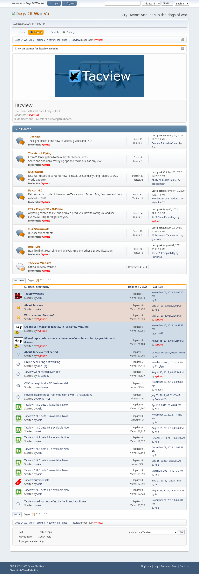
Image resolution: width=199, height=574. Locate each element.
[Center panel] (182, 39)
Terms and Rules (169, 566)
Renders (159, 389)
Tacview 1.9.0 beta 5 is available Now (46, 416)
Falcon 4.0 (35, 190)
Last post (157, 287)
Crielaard (157, 257)
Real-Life (34, 246)
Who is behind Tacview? (39, 315)
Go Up (17, 514)
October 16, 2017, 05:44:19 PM (168, 352)
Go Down (19, 280)
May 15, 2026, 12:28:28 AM (166, 460)
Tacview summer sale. (37, 480)
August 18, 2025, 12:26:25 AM (168, 490)
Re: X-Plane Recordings (164, 217)
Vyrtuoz (98, 40)
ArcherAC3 (44, 398)
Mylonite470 (158, 202)
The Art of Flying (39, 153)
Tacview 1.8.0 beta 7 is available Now (46, 404)
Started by (42, 287)
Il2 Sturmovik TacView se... (166, 235)
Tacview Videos (34, 294)
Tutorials (34, 137)
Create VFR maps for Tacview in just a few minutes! (56, 327)
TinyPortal (146, 566)
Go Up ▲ (184, 566)
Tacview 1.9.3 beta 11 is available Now (46, 449)
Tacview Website (39, 263)
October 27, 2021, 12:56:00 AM (168, 438)
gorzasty (156, 239)
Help (156, 566)
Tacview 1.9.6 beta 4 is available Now (46, 460)
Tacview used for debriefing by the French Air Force (55, 501)
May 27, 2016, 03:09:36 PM (166, 315)
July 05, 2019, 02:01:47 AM (166, 395)
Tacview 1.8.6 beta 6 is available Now (46, 470)
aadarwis (42, 387)
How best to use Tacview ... (166, 198)
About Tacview (33, 305)
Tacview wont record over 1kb (42, 372)
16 (49, 280)
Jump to (133, 532)
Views (143, 287)
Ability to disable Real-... (164, 180)
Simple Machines (36, 566)
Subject (29, 287)
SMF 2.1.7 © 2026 (18, 566)
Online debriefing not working (42, 362)
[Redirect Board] (20, 267)
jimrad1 (159, 333)
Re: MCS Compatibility (163, 253)
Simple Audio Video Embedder (24, 570)
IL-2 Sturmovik (38, 229)
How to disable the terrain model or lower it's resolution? (58, 395)
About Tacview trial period (41, 352)
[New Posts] (20, 141)
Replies (132, 287)
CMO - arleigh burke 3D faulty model (46, 383)
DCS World (35, 172)
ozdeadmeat (158, 183)
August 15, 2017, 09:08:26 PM (168, 372)
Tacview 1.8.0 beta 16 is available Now (46, 427)
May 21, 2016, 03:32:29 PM (166, 305)
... (46, 280)
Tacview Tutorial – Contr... (165, 143)
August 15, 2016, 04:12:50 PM (168, 340)
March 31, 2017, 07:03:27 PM (167, 362)
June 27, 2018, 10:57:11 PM (166, 480)
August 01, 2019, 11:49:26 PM (168, 428)
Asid (154, 147)
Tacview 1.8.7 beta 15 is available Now (46, 437)
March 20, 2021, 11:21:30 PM (167, 470)
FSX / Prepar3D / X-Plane (45, 209)
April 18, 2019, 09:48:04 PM (166, 405)
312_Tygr (43, 366)
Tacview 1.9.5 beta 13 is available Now (46, 490)
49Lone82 (43, 375)
